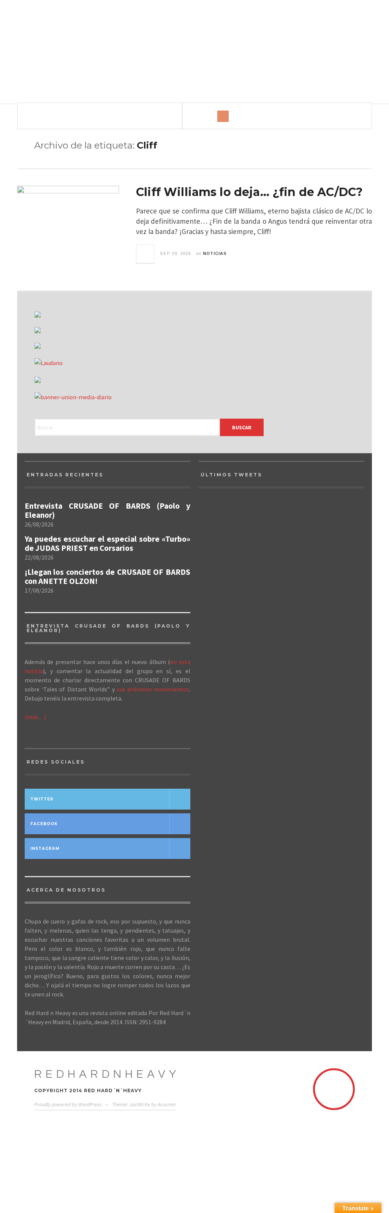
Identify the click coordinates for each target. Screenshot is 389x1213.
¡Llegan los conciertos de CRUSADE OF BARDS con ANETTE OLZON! (107, 577)
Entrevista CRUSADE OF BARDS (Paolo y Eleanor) (107, 510)
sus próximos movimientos (153, 689)
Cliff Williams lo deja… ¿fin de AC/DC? (249, 192)
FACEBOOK (44, 823)
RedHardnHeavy (107, 1074)
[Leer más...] (145, 254)
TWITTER (42, 799)
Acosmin (167, 1104)
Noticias (215, 253)
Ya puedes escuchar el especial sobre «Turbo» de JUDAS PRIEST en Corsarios (107, 544)
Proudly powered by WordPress (68, 1104)
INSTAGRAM (45, 848)
